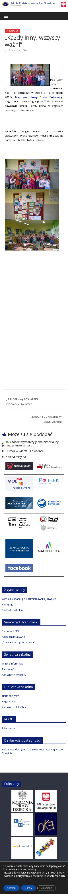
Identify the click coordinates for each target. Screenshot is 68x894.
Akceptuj (11, 887)
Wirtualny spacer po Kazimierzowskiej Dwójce (29, 599)
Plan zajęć (8, 669)
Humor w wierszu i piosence (25, 451)
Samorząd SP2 (10, 631)
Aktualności (12, 30)
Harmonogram (10, 696)
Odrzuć (28, 887)
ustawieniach (57, 876)
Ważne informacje (12, 663)
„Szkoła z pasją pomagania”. (18, 642)
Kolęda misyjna (16, 457)
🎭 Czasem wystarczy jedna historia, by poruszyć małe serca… (30, 443)
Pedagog (7, 604)
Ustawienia (46, 887)
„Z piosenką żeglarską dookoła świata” (22, 401)
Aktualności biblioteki (14, 707)
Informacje (8, 728)
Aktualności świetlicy (14, 674)
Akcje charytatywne (13, 636)
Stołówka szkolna (12, 610)
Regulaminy (9, 701)
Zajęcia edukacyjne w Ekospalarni (46, 419)
